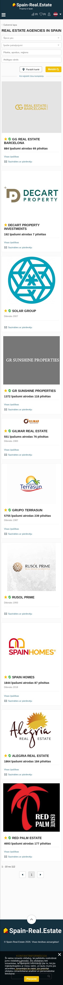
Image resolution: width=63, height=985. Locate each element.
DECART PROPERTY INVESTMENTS (22, 227)
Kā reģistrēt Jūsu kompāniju (31, 76)
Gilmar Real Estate (29, 431)
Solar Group (24, 311)
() (36, 14)
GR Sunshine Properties (34, 391)
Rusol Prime (23, 597)
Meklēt (52, 69)
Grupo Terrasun (27, 510)
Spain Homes (23, 677)
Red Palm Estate (27, 838)
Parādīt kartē (32, 69)
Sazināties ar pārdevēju (20, 161)
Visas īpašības (11, 156)
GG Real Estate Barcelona (22, 141)
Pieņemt (31, 979)
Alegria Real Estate (30, 756)
